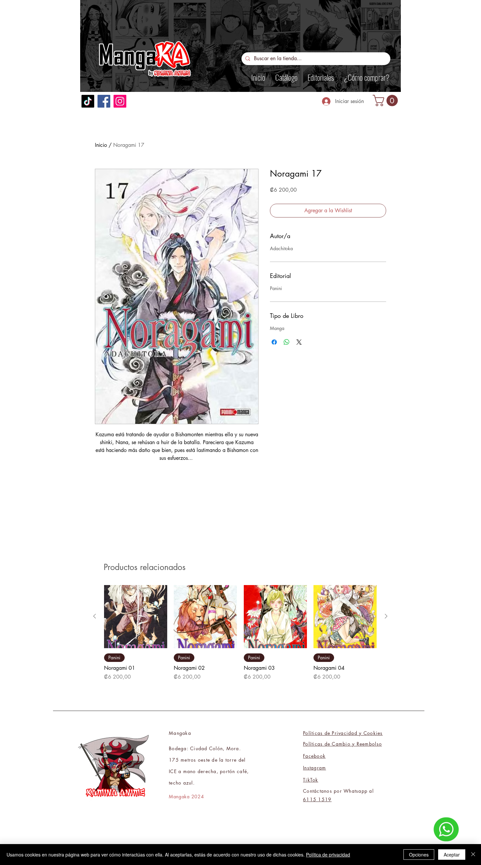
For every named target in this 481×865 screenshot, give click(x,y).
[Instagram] (120, 101)
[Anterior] (94, 616)
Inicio (101, 145)
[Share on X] (299, 342)
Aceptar (452, 854)
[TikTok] (87, 101)
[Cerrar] (473, 854)
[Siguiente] (386, 616)
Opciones (419, 854)
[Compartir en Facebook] (274, 342)
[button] (387, 100)
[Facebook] (104, 101)
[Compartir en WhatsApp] (287, 342)
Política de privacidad (328, 854)
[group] (240, 633)
